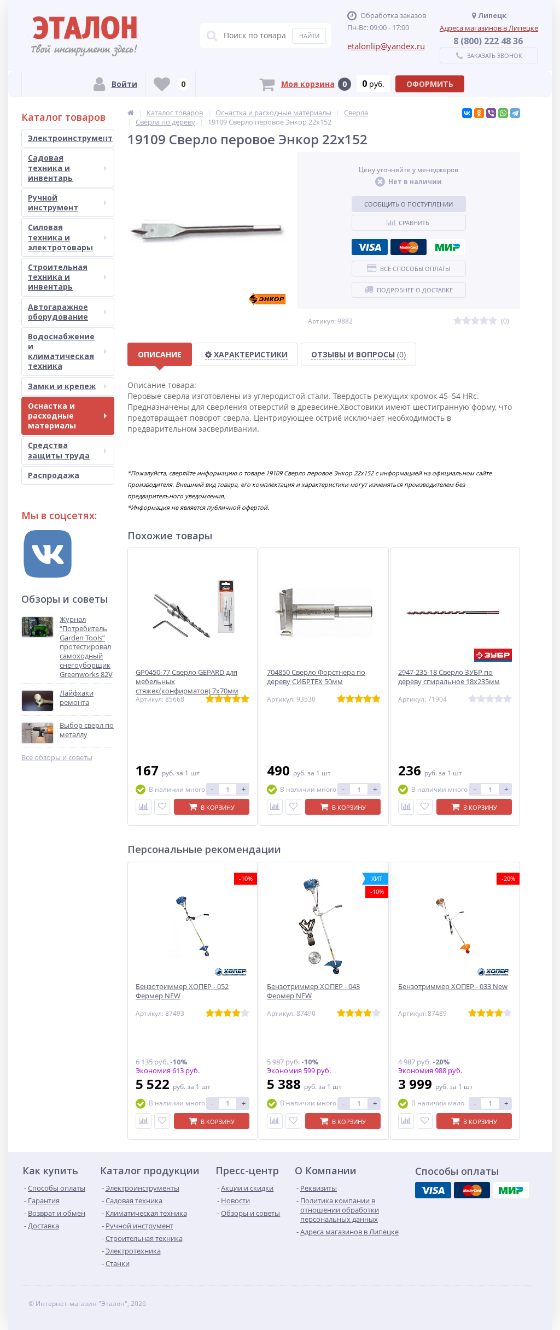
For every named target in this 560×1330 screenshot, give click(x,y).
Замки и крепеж (62, 386)
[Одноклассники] (479, 113)
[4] (484, 321)
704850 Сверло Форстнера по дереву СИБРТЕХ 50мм (316, 677)
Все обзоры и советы (56, 757)
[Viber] (491, 113)
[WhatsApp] (503, 113)
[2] (466, 321)
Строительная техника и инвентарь (58, 277)
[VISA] (370, 247)
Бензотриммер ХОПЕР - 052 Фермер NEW (182, 991)
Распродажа (53, 475)
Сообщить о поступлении (408, 204)
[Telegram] (515, 113)
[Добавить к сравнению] (143, 807)
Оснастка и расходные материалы (52, 416)
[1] (457, 321)
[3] (475, 321)
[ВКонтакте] (467, 113)
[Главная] (130, 112)
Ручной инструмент (53, 202)
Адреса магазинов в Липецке (489, 28)
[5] (492, 321)
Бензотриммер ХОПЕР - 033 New (453, 986)
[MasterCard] (408, 247)
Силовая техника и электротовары (60, 237)
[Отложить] (162, 807)
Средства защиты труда (59, 450)
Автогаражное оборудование (58, 312)
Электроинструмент (70, 138)
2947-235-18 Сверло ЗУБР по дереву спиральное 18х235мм (449, 677)
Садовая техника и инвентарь (50, 167)
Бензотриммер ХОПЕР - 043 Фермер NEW (313, 991)
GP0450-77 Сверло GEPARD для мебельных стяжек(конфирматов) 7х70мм (187, 682)
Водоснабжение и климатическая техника (61, 351)
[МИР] (447, 247)
